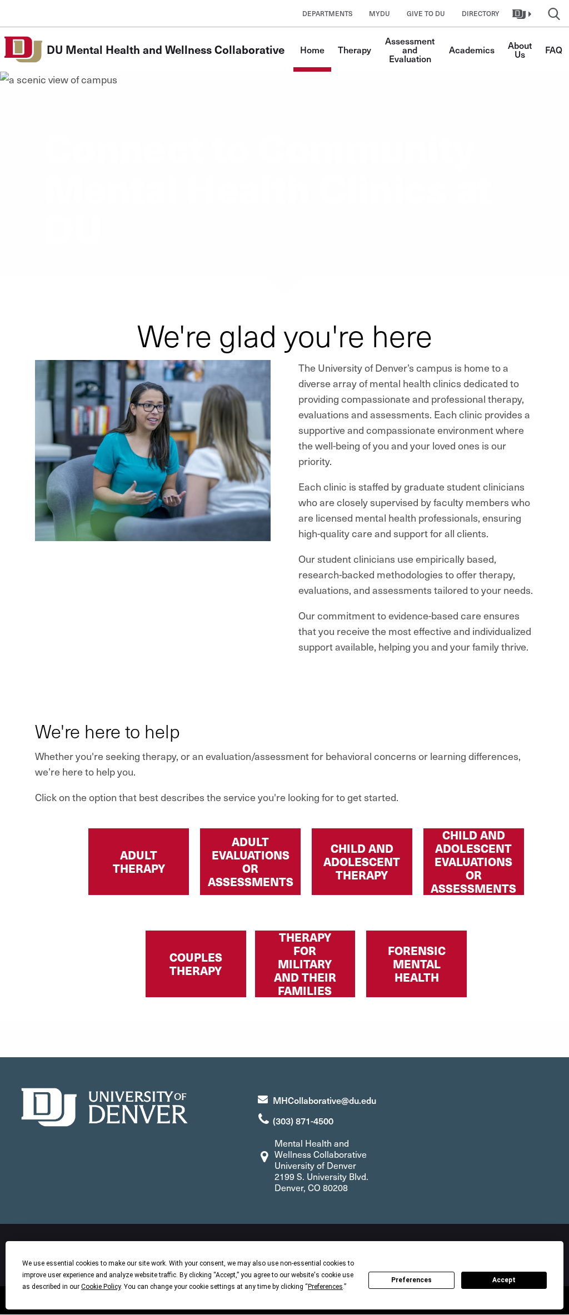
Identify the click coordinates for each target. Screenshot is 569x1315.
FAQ (553, 49)
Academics (472, 49)
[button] (523, 13)
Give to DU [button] (426, 13)
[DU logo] (104, 1106)
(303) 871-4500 (303, 1120)
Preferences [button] (325, 1287)
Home (312, 49)
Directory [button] (481, 13)
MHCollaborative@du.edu (324, 1100)
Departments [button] (327, 13)
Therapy (354, 49)
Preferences (411, 1280)
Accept (504, 1280)
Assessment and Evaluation (411, 49)
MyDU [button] (379, 13)
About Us (521, 49)
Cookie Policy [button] (101, 1287)
